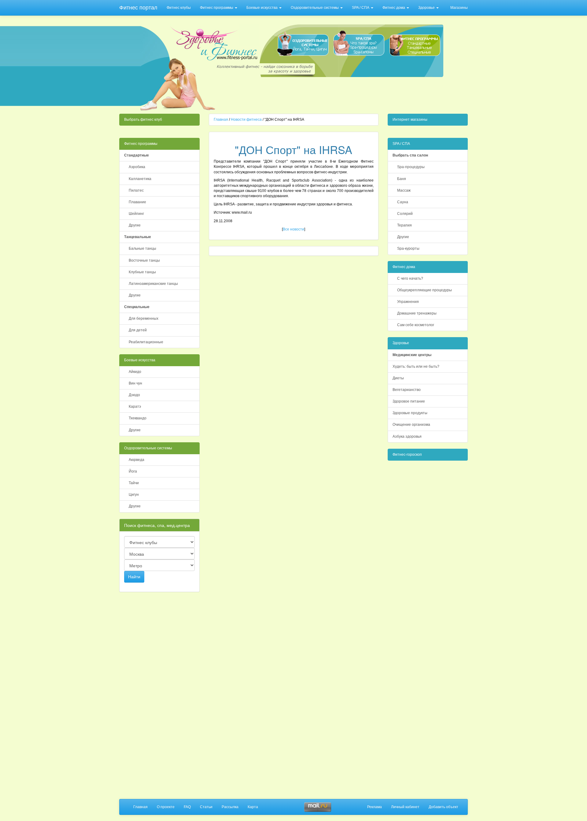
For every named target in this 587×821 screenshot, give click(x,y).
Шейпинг (136, 214)
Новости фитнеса (246, 119)
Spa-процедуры (411, 167)
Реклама (374, 807)
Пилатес (136, 190)
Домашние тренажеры (417, 313)
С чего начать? (410, 278)
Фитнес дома (394, 8)
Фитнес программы (217, 8)
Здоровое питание (409, 401)
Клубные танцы (142, 272)
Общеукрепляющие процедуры (424, 290)
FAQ (187, 807)
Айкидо (135, 372)
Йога (133, 471)
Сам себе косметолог (415, 325)
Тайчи (134, 483)
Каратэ (135, 406)
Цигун (134, 494)
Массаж (404, 190)
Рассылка (230, 807)
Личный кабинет (405, 807)
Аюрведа (136, 460)
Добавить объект (443, 807)
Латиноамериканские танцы (153, 284)
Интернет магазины (410, 119)
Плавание (137, 202)
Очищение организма (411, 424)
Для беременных (143, 318)
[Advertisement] (331, 93)
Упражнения (408, 302)
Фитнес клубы (179, 8)
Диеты (398, 378)
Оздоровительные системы (315, 8)
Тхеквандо (137, 418)
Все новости (293, 229)
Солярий (405, 214)
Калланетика (140, 179)
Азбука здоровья (407, 436)
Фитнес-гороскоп (407, 454)
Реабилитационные (146, 342)
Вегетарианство (407, 390)
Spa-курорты (408, 248)
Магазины (459, 8)
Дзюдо (134, 395)
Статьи (206, 807)
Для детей (138, 330)
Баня (401, 179)
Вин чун (135, 383)
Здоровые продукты (410, 413)
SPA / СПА (361, 8)
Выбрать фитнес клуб (143, 119)
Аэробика (137, 167)
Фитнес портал (138, 8)
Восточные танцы (144, 260)
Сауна (402, 202)
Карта (253, 807)
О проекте (166, 807)
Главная (221, 119)
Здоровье (427, 8)
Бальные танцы (142, 248)
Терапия (404, 225)
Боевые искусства (262, 8)
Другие (135, 225)
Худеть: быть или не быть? (416, 366)
